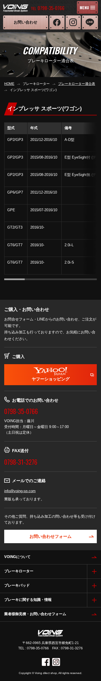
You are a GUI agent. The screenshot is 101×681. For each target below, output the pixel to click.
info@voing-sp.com (20, 491)
